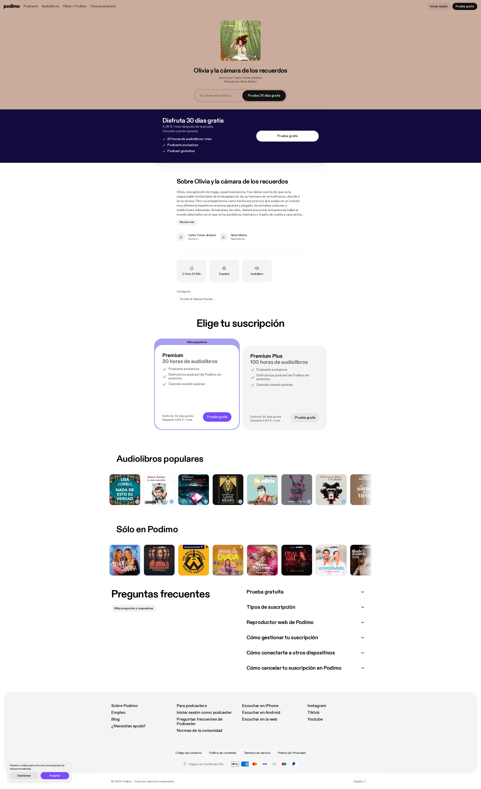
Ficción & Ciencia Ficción (196, 299)
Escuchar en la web (259, 719)
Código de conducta (188, 753)
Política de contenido (222, 753)
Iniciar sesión (439, 6)
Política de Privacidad (292, 753)
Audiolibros (50, 6)
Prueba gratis (465, 6)
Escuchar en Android (261, 712)
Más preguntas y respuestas (133, 608)
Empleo (118, 712)
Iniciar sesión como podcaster (204, 712)
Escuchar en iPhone (260, 705)
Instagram (316, 705)
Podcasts (30, 6)
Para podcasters (103, 6)
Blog (115, 719)
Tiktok (313, 712)
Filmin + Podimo (75, 6)
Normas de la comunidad (199, 730)
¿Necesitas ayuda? (128, 726)
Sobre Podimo (124, 705)
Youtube (315, 719)
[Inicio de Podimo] (12, 6)
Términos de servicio (257, 753)
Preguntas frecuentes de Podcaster (199, 721)
